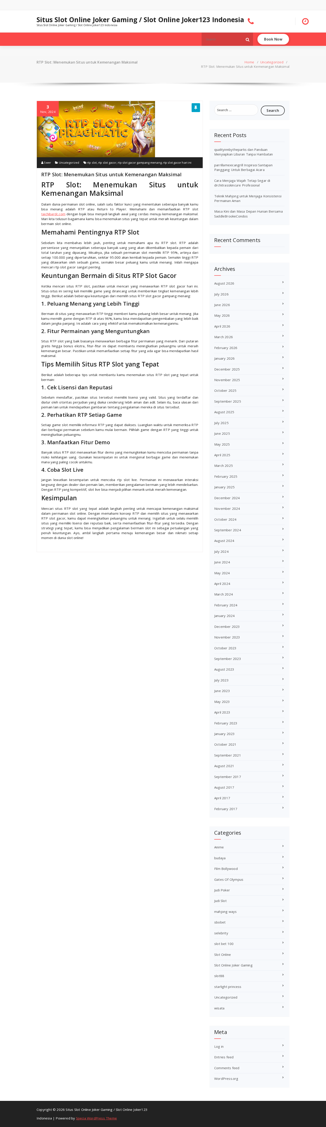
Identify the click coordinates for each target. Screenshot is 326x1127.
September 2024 (227, 530)
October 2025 (225, 390)
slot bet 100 (224, 943)
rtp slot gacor (107, 163)
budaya (220, 858)
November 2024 (227, 508)
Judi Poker (222, 890)
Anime (219, 847)
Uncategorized (271, 62)
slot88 (219, 976)
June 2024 (222, 562)
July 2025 (221, 423)
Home (249, 62)
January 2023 (224, 733)
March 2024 (223, 594)
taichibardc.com (53, 214)
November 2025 (227, 380)
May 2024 (222, 573)
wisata (219, 1008)
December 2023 (227, 626)
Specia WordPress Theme (96, 1118)
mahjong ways (225, 911)
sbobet (220, 922)
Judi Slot (220, 900)
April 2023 (222, 712)
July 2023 (221, 680)
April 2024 (222, 583)
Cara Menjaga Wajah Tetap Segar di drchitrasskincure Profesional (242, 182)
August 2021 (224, 766)
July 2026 (221, 294)
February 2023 (226, 723)
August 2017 (224, 787)
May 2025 (222, 444)
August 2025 (224, 412)
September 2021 (227, 755)
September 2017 (227, 776)
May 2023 (222, 701)
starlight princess (228, 986)
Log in (219, 1046)
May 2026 (222, 315)
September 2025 (227, 401)
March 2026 (223, 337)
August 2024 (224, 540)
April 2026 (222, 326)
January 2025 (224, 487)
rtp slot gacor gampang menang (140, 163)
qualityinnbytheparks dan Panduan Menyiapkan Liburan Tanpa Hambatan (243, 151)
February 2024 (226, 605)
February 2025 (226, 476)
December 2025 (227, 369)
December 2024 (227, 498)
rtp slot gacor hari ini (177, 163)
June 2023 (222, 691)
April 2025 (222, 455)
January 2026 (224, 358)
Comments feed (227, 1068)
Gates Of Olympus (228, 879)
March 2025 (223, 465)
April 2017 (222, 798)
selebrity (221, 933)
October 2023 (225, 648)
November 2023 (227, 637)
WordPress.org (226, 1078)
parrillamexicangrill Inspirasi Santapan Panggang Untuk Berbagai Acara (243, 167)
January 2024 (224, 615)
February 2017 (226, 809)
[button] (247, 39)
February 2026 (226, 347)
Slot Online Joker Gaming (233, 965)
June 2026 (222, 305)
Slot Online (222, 954)
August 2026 (224, 283)
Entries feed (224, 1057)
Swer (47, 163)
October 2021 (225, 744)
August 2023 (224, 669)
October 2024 (225, 519)
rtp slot (92, 163)
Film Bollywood (226, 868)
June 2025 (222, 433)
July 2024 (221, 551)
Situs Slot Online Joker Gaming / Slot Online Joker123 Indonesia (140, 20)
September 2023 (227, 658)
